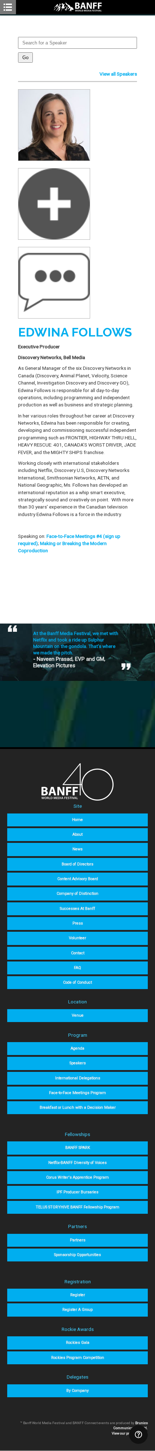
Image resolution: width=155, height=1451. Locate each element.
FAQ (77, 967)
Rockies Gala (77, 1342)
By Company (77, 1390)
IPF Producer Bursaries (77, 1192)
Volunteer (77, 938)
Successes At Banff (77, 908)
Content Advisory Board (77, 879)
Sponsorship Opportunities (77, 1254)
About (77, 834)
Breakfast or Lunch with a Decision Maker (78, 1107)
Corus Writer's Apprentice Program (77, 1177)
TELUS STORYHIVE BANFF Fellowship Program (77, 1207)
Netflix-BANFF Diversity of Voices (77, 1162)
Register (77, 1295)
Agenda (77, 1048)
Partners (77, 1240)
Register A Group (77, 1309)
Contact (77, 953)
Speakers (78, 1063)
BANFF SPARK (77, 1147)
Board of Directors (77, 864)
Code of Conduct (77, 982)
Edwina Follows (75, 332)
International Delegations (77, 1078)
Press (77, 923)
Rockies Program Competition (77, 1357)
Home (77, 819)
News (77, 849)
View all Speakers (118, 74)
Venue (78, 1015)
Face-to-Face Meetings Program (77, 1092)
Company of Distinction (77, 893)
